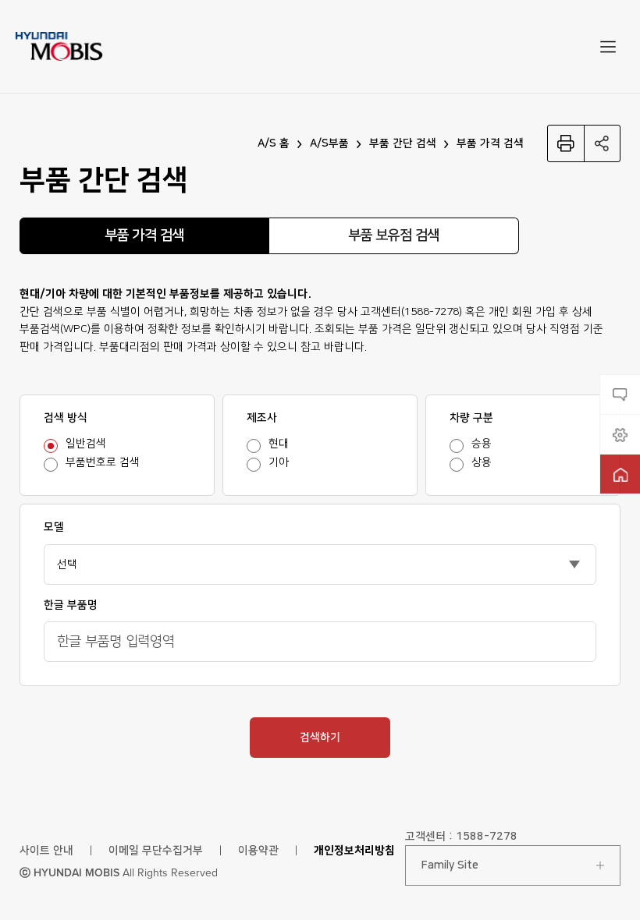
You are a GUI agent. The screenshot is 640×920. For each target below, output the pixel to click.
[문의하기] (620, 394)
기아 (278, 462)
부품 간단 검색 (402, 143)
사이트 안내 (46, 850)
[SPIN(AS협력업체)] (620, 434)
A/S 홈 (274, 143)
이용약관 (258, 850)
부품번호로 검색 (103, 462)
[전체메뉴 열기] (608, 46)
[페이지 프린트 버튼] (566, 143)
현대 (278, 443)
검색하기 (320, 737)
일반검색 (86, 443)
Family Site (449, 865)
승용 (481, 443)
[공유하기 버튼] (602, 143)
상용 (481, 462)
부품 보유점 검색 (393, 235)
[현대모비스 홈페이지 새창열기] (620, 474)
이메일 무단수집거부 (155, 850)
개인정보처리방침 (354, 850)
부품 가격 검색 (490, 143)
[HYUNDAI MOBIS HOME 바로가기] (59, 46)
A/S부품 (329, 143)
